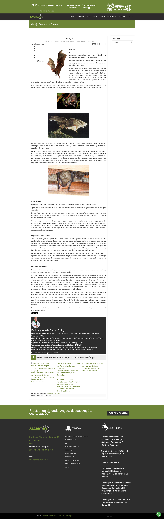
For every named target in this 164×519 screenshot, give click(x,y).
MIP (66, 443)
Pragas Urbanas (80, 41)
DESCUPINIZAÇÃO (70, 453)
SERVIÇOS (91, 16)
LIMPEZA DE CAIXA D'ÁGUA (72, 463)
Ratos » (57, 393)
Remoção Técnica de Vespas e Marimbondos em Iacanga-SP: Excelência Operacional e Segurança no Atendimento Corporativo (116, 488)
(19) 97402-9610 (89, 5)
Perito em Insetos (37, 381)
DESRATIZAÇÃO (69, 457)
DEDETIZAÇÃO (69, 450)
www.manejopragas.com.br (48, 352)
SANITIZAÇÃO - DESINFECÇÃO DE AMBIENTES (76, 436)
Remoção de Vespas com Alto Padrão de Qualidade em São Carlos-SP (115, 502)
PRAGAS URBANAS (107, 16)
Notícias (109, 516)
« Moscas (50, 393)
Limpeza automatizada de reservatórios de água (91, 369)
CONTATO (122, 16)
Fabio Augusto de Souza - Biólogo (65, 41)
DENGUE (67, 467)
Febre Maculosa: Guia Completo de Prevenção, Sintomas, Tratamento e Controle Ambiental (42, 374)
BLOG (131, 16)
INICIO (72, 16)
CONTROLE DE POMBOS (72, 446)
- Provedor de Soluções (58, 516)
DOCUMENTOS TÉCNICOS (72, 460)
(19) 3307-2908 (74, 5)
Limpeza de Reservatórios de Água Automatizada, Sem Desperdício (67, 372)
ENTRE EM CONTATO (118, 413)
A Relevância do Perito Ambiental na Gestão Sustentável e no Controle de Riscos (68, 388)
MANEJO (81, 16)
